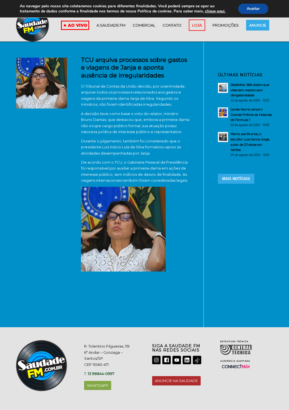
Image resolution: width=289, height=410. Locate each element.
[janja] (41, 83)
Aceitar (253, 8)
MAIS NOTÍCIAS (236, 179)
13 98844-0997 (101, 373)
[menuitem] (111, 25)
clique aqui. (215, 11)
